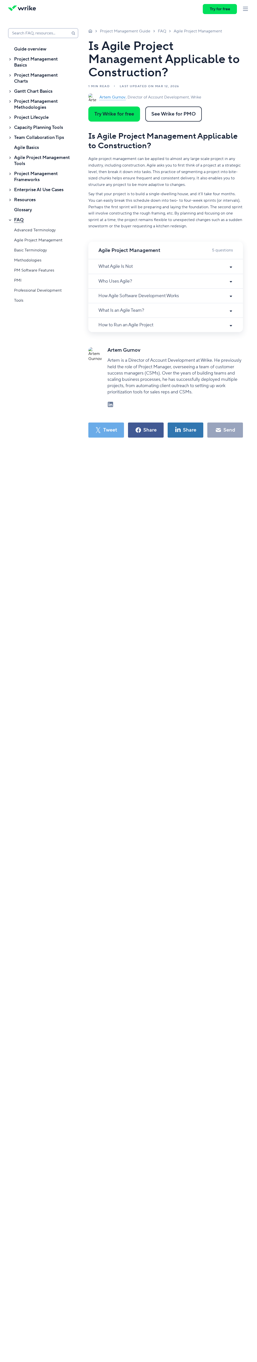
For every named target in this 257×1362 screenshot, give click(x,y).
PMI (18, 280)
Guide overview (30, 49)
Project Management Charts (36, 78)
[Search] (73, 33)
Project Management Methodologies (36, 104)
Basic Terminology (30, 250)
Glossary (23, 210)
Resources (25, 200)
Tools (18, 300)
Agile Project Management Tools (42, 161)
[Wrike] (23, 9)
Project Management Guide (125, 31)
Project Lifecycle (31, 117)
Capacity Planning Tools (38, 127)
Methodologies (27, 260)
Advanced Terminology (35, 230)
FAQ (19, 220)
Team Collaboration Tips (39, 137)
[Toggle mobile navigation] (245, 9)
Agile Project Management (38, 240)
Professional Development (38, 290)
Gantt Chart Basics (33, 91)
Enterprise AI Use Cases (38, 190)
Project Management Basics (36, 62)
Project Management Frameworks (36, 177)
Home (90, 31)
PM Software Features (34, 270)
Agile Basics (26, 147)
